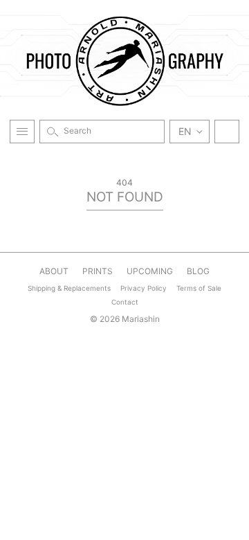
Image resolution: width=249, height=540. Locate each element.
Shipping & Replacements (69, 288)
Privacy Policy (143, 288)
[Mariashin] (124, 60)
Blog (198, 271)
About (53, 271)
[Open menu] (22, 131)
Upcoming (150, 271)
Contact (124, 302)
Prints (97, 271)
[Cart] (226, 131)
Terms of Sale (198, 288)
